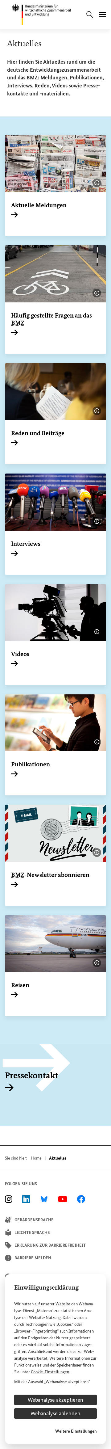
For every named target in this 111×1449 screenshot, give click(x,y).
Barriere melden (32, 1258)
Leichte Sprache (32, 1232)
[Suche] (89, 14)
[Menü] (102, 14)
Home (36, 1158)
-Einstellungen (50, 1372)
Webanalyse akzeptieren (55, 1399)
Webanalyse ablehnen (55, 1413)
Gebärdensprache (34, 1220)
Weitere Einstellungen (76, 1431)
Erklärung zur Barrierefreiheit (50, 1245)
